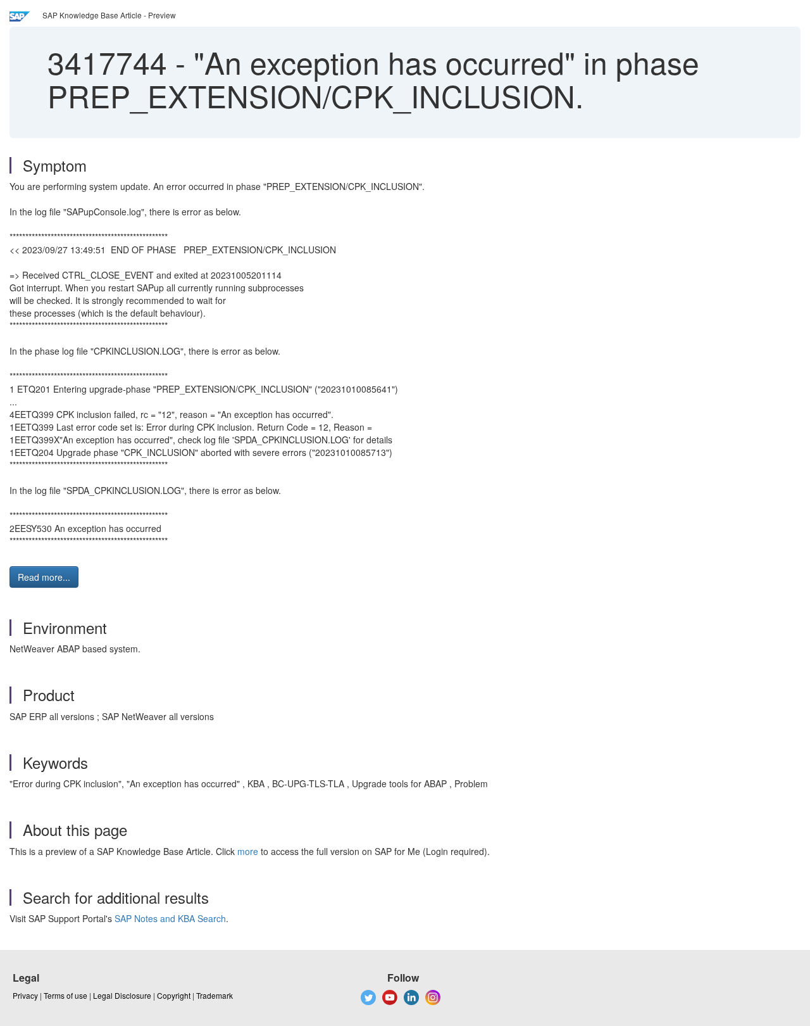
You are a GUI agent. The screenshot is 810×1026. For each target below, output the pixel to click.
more (247, 851)
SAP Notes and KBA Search (170, 918)
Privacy (25, 995)
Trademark (214, 995)
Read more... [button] (44, 577)
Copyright (173, 995)
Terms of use (65, 995)
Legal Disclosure (122, 995)
